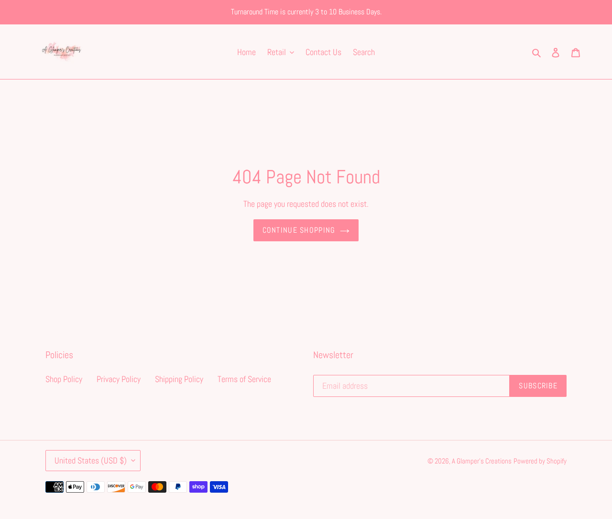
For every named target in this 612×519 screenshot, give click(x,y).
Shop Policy (63, 378)
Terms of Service (244, 378)
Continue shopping (299, 230)
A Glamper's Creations (482, 460)
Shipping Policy (179, 378)
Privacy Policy (119, 378)
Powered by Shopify (540, 460)
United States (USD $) (91, 460)
